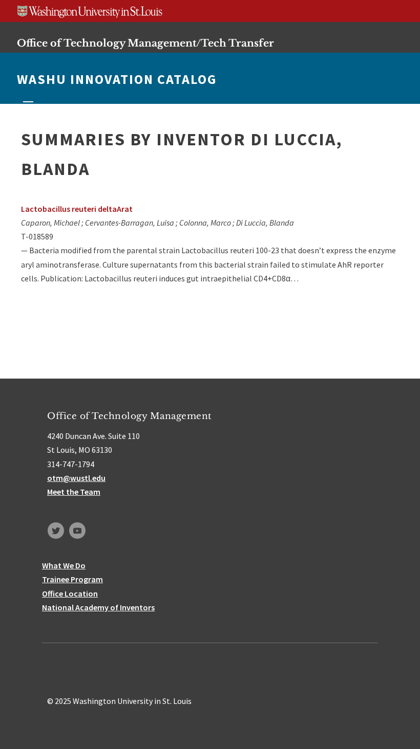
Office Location (70, 593)
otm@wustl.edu (76, 478)
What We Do (64, 565)
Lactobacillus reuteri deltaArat (77, 209)
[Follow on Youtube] (77, 530)
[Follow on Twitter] (56, 530)
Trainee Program (72, 579)
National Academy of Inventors (98, 607)
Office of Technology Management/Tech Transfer (145, 43)
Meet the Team (73, 492)
